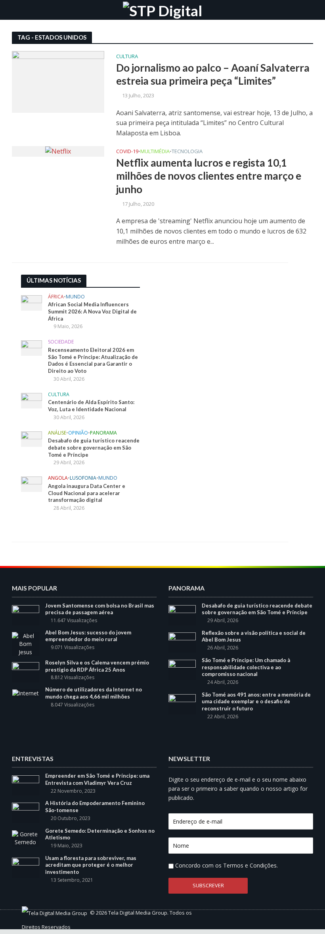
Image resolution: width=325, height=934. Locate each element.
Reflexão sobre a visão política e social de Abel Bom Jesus (254, 636)
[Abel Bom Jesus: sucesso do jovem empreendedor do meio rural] (25, 643)
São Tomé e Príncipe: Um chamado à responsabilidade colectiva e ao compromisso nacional (246, 667)
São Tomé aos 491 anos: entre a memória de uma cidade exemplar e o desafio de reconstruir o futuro (256, 701)
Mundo (75, 297)
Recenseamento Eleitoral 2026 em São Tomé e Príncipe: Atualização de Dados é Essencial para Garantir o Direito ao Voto (93, 360)
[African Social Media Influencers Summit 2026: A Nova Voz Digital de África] (31, 302)
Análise (57, 433)
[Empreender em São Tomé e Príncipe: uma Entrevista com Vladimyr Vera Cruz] (25, 785)
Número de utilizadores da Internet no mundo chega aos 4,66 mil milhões (93, 693)
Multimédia (155, 152)
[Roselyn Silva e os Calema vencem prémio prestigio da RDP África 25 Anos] (25, 671)
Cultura (127, 57)
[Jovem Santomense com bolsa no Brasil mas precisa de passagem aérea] (25, 614)
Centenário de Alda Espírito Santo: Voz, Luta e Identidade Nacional (91, 405)
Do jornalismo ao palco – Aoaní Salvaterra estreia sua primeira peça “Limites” (213, 74)
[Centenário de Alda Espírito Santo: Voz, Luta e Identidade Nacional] (31, 400)
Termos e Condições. (250, 865)
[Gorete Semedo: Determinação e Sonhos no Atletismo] (25, 837)
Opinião (78, 433)
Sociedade (61, 342)
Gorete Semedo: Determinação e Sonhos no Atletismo (100, 834)
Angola (58, 478)
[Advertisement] (211, 324)
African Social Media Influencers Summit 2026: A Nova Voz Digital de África (92, 311)
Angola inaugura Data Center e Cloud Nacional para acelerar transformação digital (86, 493)
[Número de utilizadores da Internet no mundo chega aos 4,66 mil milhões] (25, 693)
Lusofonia (83, 478)
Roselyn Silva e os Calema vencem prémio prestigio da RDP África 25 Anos (97, 666)
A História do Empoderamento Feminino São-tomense (95, 806)
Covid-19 (127, 152)
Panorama (103, 433)
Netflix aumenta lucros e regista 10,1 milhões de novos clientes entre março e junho (208, 176)
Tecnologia (187, 152)
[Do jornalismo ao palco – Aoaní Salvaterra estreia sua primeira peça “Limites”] (58, 81)
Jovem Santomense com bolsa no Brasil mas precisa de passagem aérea (99, 609)
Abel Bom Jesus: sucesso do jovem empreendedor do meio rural (88, 636)
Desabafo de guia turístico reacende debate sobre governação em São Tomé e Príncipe (94, 447)
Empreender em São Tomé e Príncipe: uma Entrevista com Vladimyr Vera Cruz (97, 779)
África (56, 297)
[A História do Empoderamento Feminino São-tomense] (25, 812)
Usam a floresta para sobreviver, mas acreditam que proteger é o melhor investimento (90, 865)
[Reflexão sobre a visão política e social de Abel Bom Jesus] (182, 641)
